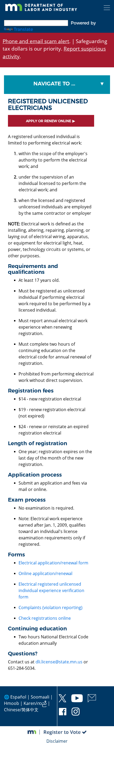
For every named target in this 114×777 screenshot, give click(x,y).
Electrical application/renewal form (53, 563)
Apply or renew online (48, 121)
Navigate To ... (54, 83)
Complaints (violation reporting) (50, 607)
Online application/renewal (45, 573)
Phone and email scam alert (36, 41)
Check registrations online (45, 618)
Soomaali (40, 697)
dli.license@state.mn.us (59, 662)
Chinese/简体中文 (21, 710)
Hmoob (11, 703)
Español (18, 697)
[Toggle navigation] (107, 8)
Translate (23, 29)
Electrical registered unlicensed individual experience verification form (51, 590)
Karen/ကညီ (35, 703)
